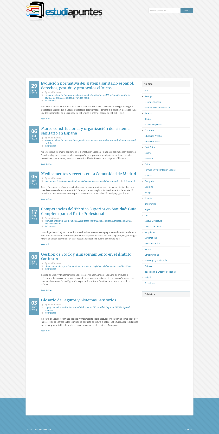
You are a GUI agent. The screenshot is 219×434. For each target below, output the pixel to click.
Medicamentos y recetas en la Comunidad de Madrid (88, 174)
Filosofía (149, 158)
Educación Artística (154, 136)
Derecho (148, 113)
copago (48, 307)
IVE (107, 95)
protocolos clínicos (54, 98)
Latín (147, 215)
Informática (150, 204)
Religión (148, 277)
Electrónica (150, 147)
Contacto (188, 429)
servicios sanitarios (121, 221)
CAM (59, 181)
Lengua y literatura (153, 221)
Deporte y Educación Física (157, 108)
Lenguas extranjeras (154, 226)
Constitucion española (74, 140)
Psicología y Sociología (156, 260)
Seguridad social (81, 98)
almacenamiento (53, 266)
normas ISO (90, 307)
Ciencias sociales (153, 102)
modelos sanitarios (62, 307)
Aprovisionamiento (71, 266)
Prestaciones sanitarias (97, 140)
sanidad (68, 98)
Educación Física (152, 141)
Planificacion (96, 221)
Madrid (75, 181)
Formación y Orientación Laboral (160, 170)
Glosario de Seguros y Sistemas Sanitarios (78, 300)
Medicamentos (87, 181)
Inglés (147, 209)
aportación (50, 181)
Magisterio (150, 232)
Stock (129, 266)
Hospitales (83, 221)
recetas (98, 181)
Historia (148, 198)
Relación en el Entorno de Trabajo (161, 272)
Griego (148, 192)
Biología (148, 96)
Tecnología (150, 283)
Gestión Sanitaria (95, 95)
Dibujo (148, 119)
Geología (149, 187)
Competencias (70, 221)
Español (148, 153)
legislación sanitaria (120, 95)
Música (148, 249)
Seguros (110, 307)
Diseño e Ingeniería (154, 125)
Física (147, 164)
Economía (149, 130)
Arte (146, 91)
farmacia (66, 181)
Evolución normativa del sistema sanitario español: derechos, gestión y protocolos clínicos (87, 85)
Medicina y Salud (152, 243)
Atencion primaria (54, 95)
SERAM (118, 307)
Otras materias (152, 255)
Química (148, 266)
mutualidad (78, 307)
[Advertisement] (109, 50)
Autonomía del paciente (75, 95)
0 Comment (50, 100)
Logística (97, 266)
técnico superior (53, 223)
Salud (106, 181)
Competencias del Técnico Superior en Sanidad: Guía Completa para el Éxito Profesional (88, 211)
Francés (148, 175)
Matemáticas (151, 238)
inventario (87, 266)
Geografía (149, 181)
